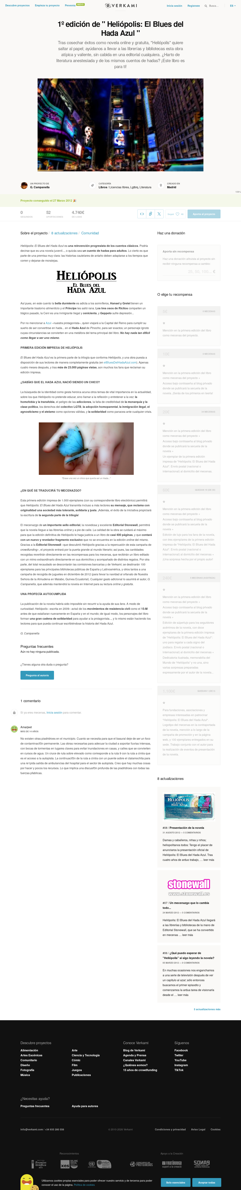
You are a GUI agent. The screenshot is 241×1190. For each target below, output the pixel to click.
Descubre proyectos (17, 5)
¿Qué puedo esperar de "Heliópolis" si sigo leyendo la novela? (188, 955)
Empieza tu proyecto (47, 5)
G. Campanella (40, 187)
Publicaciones (81, 1075)
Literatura (145, 187)
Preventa (70, 5)
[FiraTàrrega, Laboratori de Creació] (172, 1164)
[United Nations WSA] (100, 1164)
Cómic (76, 1060)
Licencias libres (119, 187)
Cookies (216, 1129)
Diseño (25, 1065)
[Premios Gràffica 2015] (39, 1164)
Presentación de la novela (183, 828)
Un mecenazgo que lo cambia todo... (186, 905)
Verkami (121, 5)
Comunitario (28, 1060)
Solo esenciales (175, 1182)
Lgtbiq (134, 187)
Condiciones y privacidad (170, 1129)
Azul (48, 323)
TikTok (178, 1070)
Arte (74, 1050)
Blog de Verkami (134, 1050)
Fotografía (27, 1070)
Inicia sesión (174, 5)
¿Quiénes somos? (135, 1065)
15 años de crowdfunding (140, 1070)
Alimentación (29, 1050)
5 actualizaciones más (207, 1009)
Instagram (181, 1065)
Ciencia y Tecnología (86, 1055)
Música (25, 1075)
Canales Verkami (134, 1060)
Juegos (77, 1070)
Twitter (178, 1055)
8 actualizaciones (64, 232)
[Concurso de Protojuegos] (141, 1164)
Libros (103, 187)
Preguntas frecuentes (34, 1106)
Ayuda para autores (85, 1106)
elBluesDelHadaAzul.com (120, 362)
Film (74, 1065)
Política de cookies (84, 1184)
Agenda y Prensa (134, 1055)
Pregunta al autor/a (37, 675)
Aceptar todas (206, 1182)
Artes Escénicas (31, 1055)
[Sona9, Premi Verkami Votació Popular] (202, 1164)
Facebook (181, 1050)
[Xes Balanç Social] (69, 1164)
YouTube (180, 1060)
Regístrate (194, 5)
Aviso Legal (198, 1129)
